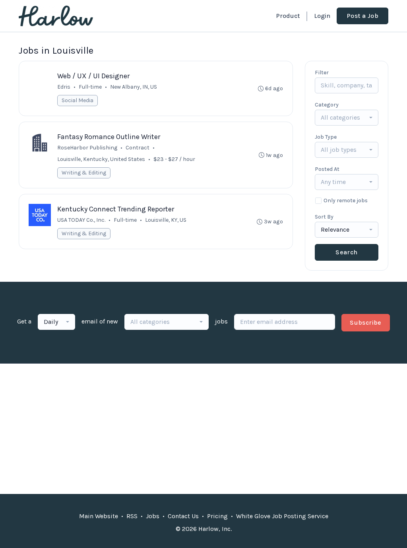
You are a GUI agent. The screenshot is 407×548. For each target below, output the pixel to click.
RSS (132, 516)
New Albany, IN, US (133, 86)
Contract (137, 147)
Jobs (152, 516)
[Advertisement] (203, 428)
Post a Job (362, 15)
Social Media (77, 100)
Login (322, 15)
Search (346, 252)
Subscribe (366, 322)
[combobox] (346, 118)
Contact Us (183, 516)
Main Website (98, 516)
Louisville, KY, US (165, 220)
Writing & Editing (84, 172)
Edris (63, 86)
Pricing (217, 516)
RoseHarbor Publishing (87, 147)
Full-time (90, 86)
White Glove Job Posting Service (282, 516)
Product (288, 15)
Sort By (324, 216)
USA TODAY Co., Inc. (81, 220)
